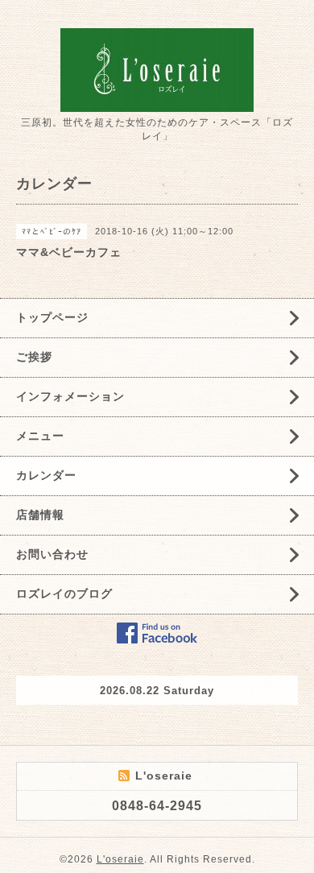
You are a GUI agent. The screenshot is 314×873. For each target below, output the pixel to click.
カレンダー (46, 475)
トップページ (52, 317)
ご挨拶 (34, 356)
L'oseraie (120, 859)
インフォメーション (70, 396)
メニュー (40, 435)
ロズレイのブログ (64, 593)
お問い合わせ (52, 554)
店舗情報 (40, 514)
